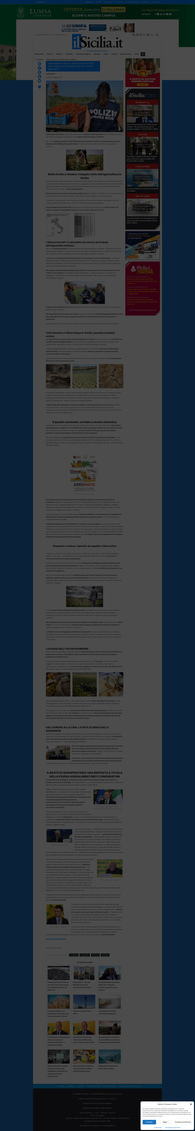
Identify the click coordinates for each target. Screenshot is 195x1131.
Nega (165, 1122)
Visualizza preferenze (183, 1122)
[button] (191, 1104)
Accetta (149, 1122)
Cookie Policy (158, 1127)
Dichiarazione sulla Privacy (173, 1127)
